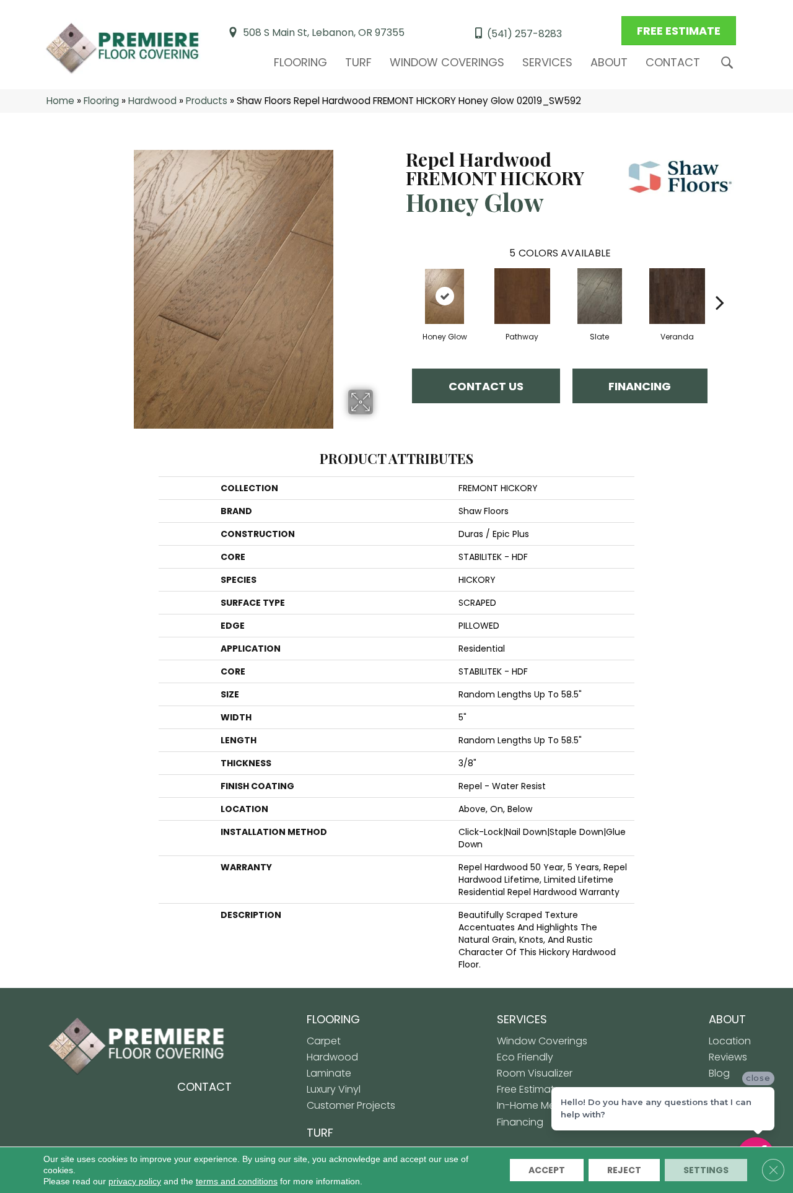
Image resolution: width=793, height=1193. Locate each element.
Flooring (300, 62)
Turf (358, 62)
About (609, 62)
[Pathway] (522, 296)
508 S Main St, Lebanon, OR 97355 (324, 32)
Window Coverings (447, 62)
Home (60, 100)
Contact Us (486, 386)
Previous (399, 283)
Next (720, 283)
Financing (639, 386)
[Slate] (599, 296)
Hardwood (152, 100)
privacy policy (134, 1181)
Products (206, 100)
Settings (706, 1170)
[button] (729, 63)
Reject (624, 1170)
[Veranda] (677, 296)
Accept (546, 1170)
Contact (673, 62)
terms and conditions (237, 1181)
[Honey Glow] (445, 296)
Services (547, 62)
